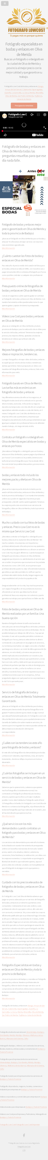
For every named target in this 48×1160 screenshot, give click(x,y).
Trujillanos (38, 96)
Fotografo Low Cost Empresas (28, 1124)
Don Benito (4, 1035)
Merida (32, 92)
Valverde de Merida (24, 99)
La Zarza (25, 92)
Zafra (26, 1038)
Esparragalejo (37, 89)
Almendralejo (31, 1032)
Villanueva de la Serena (14, 1038)
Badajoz (40, 1032)
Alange (40, 86)
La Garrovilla (16, 92)
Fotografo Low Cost (8, 1124)
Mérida (30, 1062)
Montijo (19, 1035)
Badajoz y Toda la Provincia (10, 1079)
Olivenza (26, 1035)
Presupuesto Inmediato (24, 105)
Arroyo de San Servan (13, 89)
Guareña (8, 92)
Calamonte (27, 89)
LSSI (24, 1150)
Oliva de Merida (11, 96)
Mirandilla (39, 92)
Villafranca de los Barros (16, 1065)
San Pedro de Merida (26, 96)
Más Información (8, 248)
